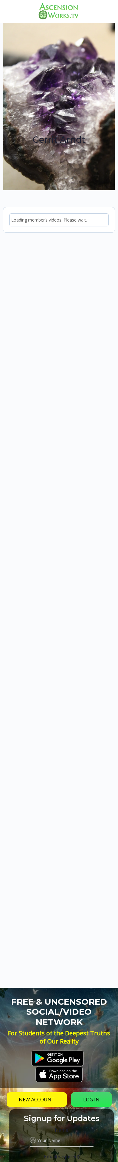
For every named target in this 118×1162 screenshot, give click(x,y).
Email (61, 1156)
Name (61, 1130)
